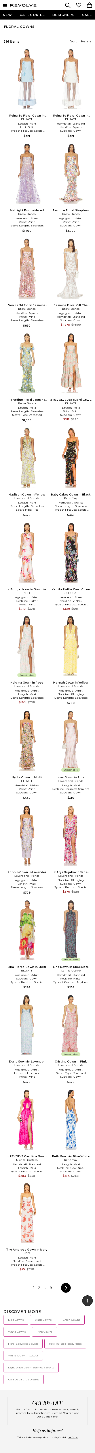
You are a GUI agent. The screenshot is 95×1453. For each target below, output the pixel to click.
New (7, 15)
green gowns (71, 1319)
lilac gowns (16, 1319)
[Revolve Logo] (23, 6)
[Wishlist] (78, 5)
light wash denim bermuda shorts (31, 1367)
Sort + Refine (80, 41)
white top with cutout (23, 1355)
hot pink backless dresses (65, 1343)
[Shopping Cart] (89, 5)
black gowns (43, 1319)
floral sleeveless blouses (23, 1343)
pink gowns (44, 1331)
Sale (87, 15)
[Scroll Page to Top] (87, 1300)
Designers (63, 15)
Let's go (73, 1437)
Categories (32, 15)
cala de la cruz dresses (23, 1379)
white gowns (17, 1331)
